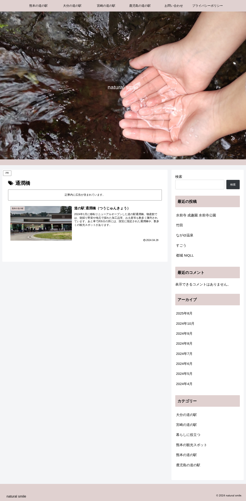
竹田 (179, 225)
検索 (178, 177)
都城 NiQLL (185, 255)
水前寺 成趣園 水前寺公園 (196, 215)
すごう (181, 245)
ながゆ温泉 (184, 235)
